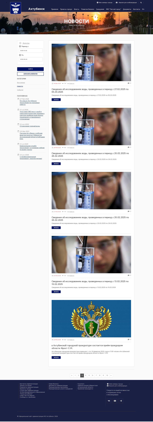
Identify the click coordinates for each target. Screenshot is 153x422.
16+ (143, 9)
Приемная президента (85, 389)
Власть (76, 9)
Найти (30, 69)
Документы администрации (58, 385)
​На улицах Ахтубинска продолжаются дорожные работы (30, 102)
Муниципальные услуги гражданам (61, 389)
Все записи (21, 82)
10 (107, 375)
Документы (127, 9)
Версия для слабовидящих (118, 386)
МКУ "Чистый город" (113, 9)
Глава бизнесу (53, 384)
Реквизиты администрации (29, 387)
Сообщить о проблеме (27, 397)
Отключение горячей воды (30, 126)
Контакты (136, 9)
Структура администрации (29, 390)
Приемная (54, 9)
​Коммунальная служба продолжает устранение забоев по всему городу (32, 147)
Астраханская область (85, 387)
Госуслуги (81, 384)
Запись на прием (26, 385)
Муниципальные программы (58, 387)
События (20, 90)
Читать (56, 99)
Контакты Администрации (29, 384)
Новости (20, 86)
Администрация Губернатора (88, 385)
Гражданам (100, 9)
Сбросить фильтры (30, 73)
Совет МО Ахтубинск (27, 395)
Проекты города (66, 9)
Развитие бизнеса (87, 9)
